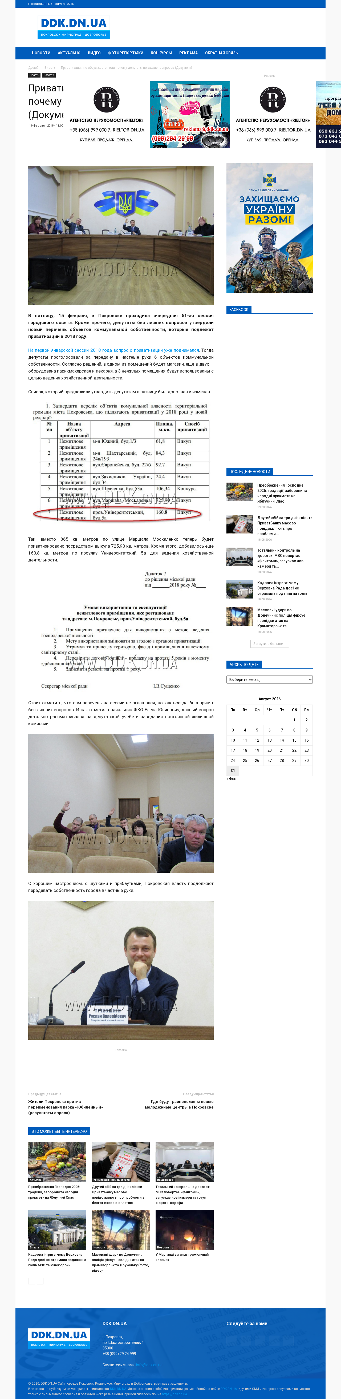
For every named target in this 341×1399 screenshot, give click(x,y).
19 (257, 750)
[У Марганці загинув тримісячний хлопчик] (185, 1230)
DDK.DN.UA (118, 1389)
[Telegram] (282, 3)
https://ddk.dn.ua (174, 1394)
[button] (306, 53)
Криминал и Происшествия (112, 1179)
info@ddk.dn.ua (149, 1365)
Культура (36, 1179)
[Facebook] (274, 3)
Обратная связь (221, 53)
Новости (41, 53)
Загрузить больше (268, 643)
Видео (94, 53)
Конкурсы (161, 53)
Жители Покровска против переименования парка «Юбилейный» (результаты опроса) (65, 1107)
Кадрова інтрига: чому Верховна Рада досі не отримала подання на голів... (284, 588)
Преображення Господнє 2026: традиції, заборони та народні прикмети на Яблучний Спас (54, 1192)
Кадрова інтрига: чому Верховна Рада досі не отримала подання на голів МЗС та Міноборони (57, 1259)
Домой (33, 68)
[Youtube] (309, 3)
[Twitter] (291, 3)
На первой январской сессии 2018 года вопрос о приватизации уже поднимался (113, 350)
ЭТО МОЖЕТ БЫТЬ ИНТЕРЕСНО (59, 1131)
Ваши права (165, 1179)
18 (245, 750)
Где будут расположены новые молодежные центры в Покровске (179, 1104)
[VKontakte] (300, 3)
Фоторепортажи (125, 53)
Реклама (188, 53)
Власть (49, 68)
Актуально (69, 53)
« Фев (231, 779)
